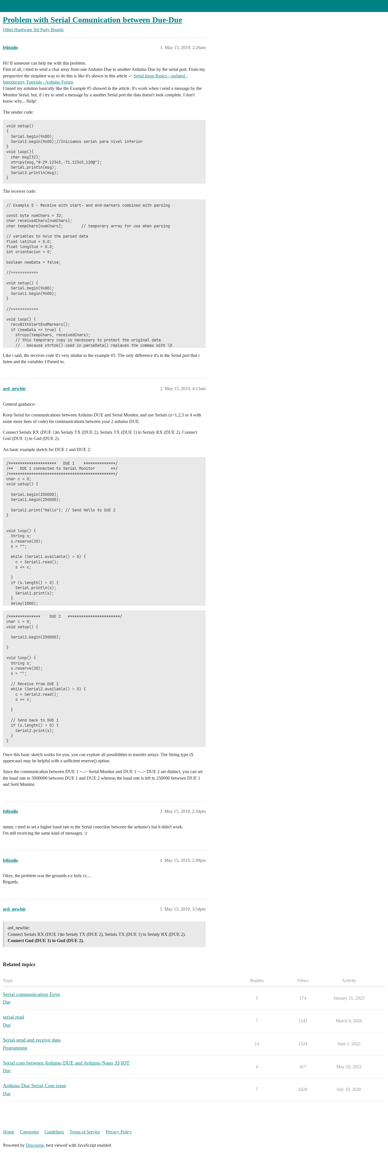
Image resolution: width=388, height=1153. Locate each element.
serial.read (13, 1017)
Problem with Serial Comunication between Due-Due (92, 19)
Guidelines (54, 1131)
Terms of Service (85, 1131)
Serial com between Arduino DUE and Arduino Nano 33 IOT (66, 1063)
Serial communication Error (31, 994)
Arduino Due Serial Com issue (34, 1085)
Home (8, 1131)
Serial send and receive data (32, 1040)
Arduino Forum (17, 5)
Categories (29, 1131)
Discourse (35, 1145)
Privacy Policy (119, 1131)
